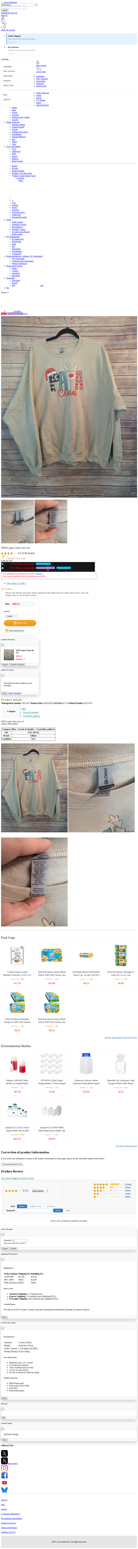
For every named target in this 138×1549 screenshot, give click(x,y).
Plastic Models (18, 171)
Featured (7, 80)
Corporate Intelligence (10, 1514)
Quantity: (8, 1240)
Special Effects (42, 105)
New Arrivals (9, 71)
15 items (128, 1184)
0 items (128, 1197)
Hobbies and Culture (21, 117)
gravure (15, 120)
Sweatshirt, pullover (31, 716)
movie (38, 98)
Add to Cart (22, 623)
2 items (128, 1190)
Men (5, 95)
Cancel (5, 665)
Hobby (15, 166)
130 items (38, 1190)
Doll (14, 154)
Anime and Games (20, 132)
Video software (42, 93)
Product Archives (8, 1523)
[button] (69, 27)
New (27, 564)
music (38, 103)
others (14, 107)
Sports (14, 112)
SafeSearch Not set (9, 13)
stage (14, 110)
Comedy (15, 115)
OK (3, 1418)
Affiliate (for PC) (8, 1532)
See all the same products (126, 1146)
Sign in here (41, 65)
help (3, 1505)
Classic (15, 129)
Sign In (4, 15)
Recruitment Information (11, 1518)
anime (38, 95)
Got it (4, 1317)
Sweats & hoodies (31, 712)
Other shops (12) (16, 583)
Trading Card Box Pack (22, 173)
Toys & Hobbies (13, 146)
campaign (7, 66)
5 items (128, 1187)
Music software (13, 122)
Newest (22, 1206)
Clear (68, 1211)
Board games (17, 161)
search (4, 10)
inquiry (4, 1509)
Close (4, 693)
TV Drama (40, 100)
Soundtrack (17, 134)
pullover (6, 99)
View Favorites (14, 693)
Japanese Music (18, 124)
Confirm (13, 1249)
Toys (14, 149)
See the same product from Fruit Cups (121, 1037)
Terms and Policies (9, 1528)
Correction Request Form (12, 1164)
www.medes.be (10, 2)
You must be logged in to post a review (17, 1178)
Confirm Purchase (17, 665)
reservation (8, 76)
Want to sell (8, 85)
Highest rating (35, 1206)
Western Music (18, 127)
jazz (13, 139)
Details (39, 574)
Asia (14, 144)
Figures (15, 168)
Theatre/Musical (19, 137)
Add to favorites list (16, 631)
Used (37, 568)
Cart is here (41, 72)
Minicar (15, 159)
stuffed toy (16, 151)
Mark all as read (8, 30)
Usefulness (50, 1206)
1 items (128, 1193)
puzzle (14, 156)
